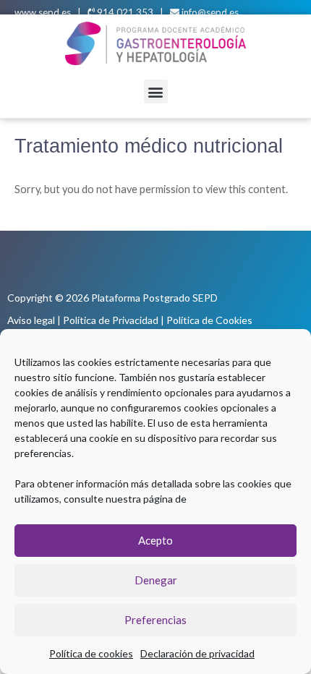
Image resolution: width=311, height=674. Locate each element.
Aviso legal (31, 320)
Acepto (155, 540)
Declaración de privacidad (197, 653)
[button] (156, 91)
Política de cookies (91, 653)
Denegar (156, 579)
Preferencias (155, 619)
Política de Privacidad (110, 320)
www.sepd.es (42, 12)
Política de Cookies (209, 320)
